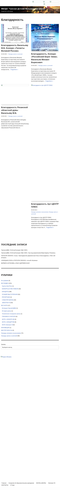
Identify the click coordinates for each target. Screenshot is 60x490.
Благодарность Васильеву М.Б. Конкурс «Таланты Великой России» (14, 48)
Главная (3, 483)
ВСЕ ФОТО (4, 305)
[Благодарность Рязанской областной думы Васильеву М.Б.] (15, 94)
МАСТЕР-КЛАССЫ (6, 330)
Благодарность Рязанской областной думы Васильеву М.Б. (14, 110)
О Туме (12, 485)
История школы (6, 311)
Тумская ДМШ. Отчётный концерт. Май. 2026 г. (14, 250)
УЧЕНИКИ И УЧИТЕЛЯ (9, 316)
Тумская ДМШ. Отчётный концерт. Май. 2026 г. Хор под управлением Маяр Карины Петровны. (28, 253)
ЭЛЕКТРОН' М (6, 302)
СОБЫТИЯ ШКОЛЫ (8, 300)
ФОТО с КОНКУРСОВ (8, 319)
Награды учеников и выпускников (39, 212)
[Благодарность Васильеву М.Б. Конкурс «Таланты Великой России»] (15, 33)
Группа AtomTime (7, 286)
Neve (22, 488)
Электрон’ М (51, 483)
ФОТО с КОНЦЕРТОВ (8, 322)
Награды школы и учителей (15, 54)
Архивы (3, 344)
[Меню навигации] (57, 9)
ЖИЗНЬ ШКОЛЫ (41, 483)
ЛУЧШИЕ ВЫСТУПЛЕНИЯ (10, 294)
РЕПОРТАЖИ (6, 297)
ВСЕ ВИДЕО (5, 283)
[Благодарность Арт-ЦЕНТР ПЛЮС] (45, 142)
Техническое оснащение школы (11, 313)
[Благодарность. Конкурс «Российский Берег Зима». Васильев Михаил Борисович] (45, 37)
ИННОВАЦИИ (5, 327)
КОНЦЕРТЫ (5, 291)
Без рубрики (4, 280)
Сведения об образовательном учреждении (21, 483)
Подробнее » (14, 69)
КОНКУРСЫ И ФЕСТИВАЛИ (10, 288)
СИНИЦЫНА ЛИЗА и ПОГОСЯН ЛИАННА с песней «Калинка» (19, 260)
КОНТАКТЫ (4, 485)
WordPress (36, 488)
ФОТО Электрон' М (7, 324)
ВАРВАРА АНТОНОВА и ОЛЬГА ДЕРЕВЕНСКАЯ (15, 263)
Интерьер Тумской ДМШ (9, 308)
